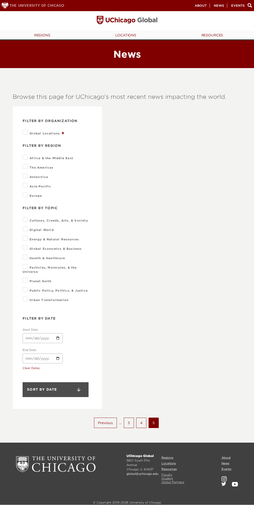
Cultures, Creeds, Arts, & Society (59, 220)
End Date (29, 350)
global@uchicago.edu (142, 474)
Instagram (224, 478)
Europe (36, 196)
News (219, 5)
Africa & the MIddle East (51, 158)
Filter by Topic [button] (40, 208)
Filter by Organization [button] (50, 121)
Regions (42, 35)
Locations (125, 35)
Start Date (30, 329)
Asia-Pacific (40, 186)
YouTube (235, 484)
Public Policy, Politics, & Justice (59, 290)
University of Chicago (55, 464)
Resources (212, 35)
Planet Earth (40, 281)
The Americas (41, 167)
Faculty (166, 475)
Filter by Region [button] (42, 146)
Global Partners (172, 482)
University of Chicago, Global (127, 21)
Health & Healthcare (47, 258)
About (201, 5)
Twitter (224, 484)
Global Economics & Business (56, 249)
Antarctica (39, 177)
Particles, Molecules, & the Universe (50, 270)
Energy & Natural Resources (54, 239)
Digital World (42, 230)
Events (238, 5)
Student (167, 478)
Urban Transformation (49, 300)
